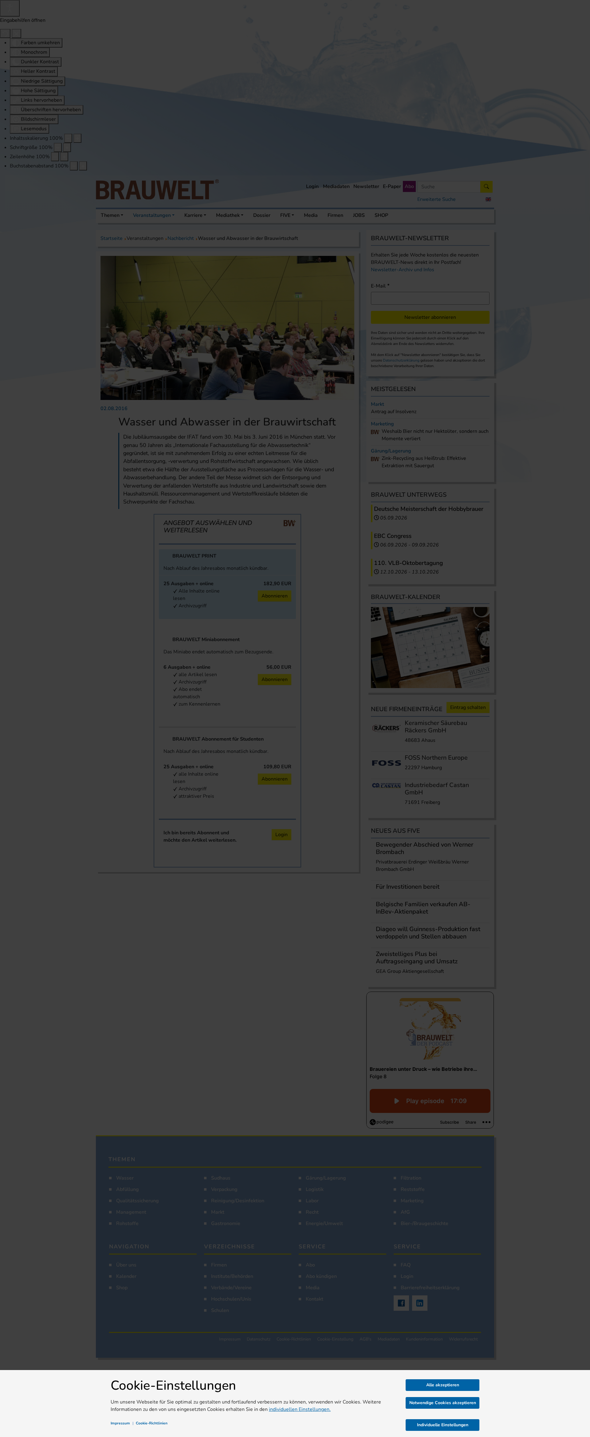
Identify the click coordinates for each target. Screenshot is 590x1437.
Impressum (120, 1423)
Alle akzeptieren (442, 1385)
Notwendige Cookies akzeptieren (442, 1403)
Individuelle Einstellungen (442, 1425)
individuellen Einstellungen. (300, 1409)
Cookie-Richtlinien (151, 1423)
